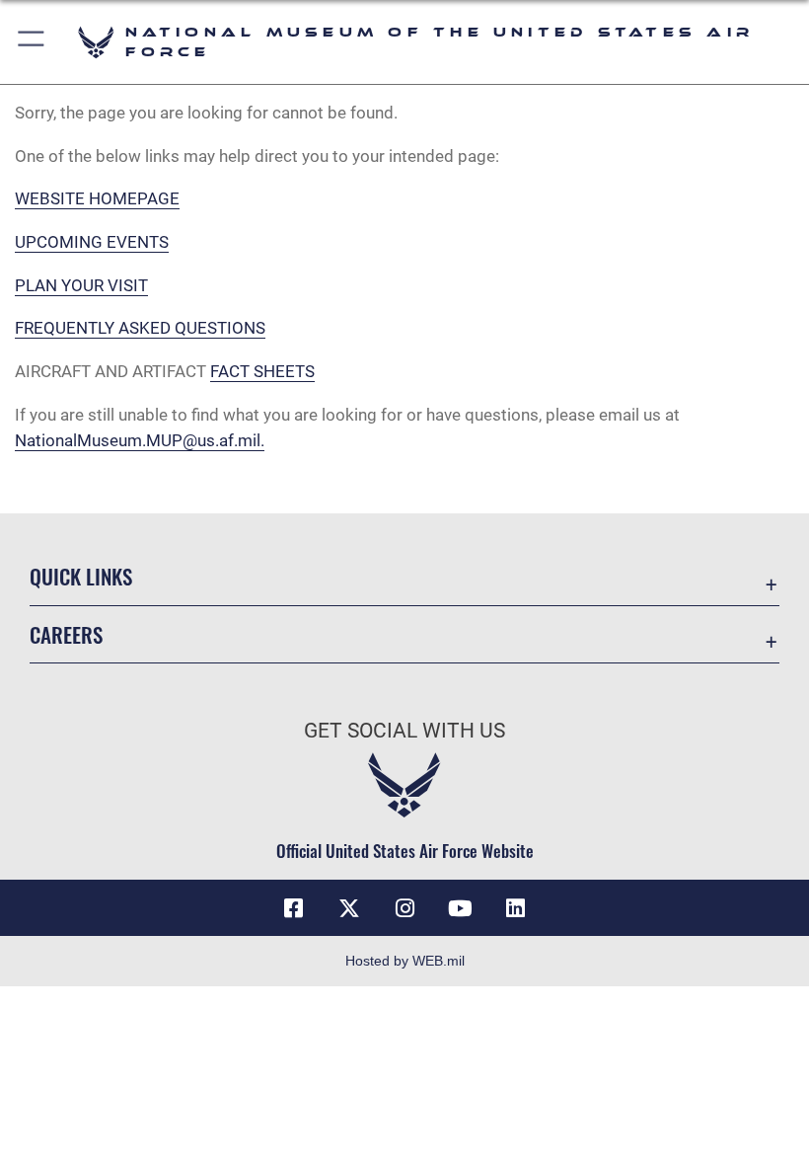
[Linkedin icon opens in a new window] (515, 908)
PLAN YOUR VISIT (81, 285)
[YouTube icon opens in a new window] (460, 908)
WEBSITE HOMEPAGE (97, 198)
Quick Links (81, 576)
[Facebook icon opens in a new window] (294, 908)
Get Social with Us (404, 730)
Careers (66, 634)
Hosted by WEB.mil (405, 961)
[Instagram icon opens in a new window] (404, 908)
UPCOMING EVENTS (92, 242)
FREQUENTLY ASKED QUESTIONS (140, 328)
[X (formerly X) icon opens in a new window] (349, 908)
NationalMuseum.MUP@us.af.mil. (139, 440)
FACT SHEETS (262, 371)
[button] (32, 42)
